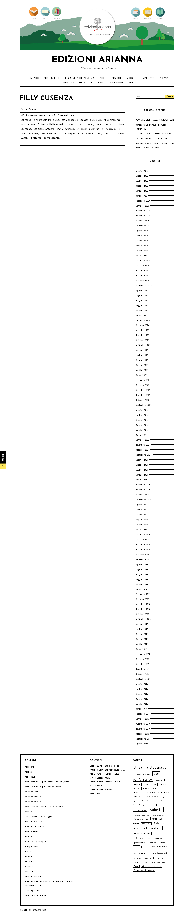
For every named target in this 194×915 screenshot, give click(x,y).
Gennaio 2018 (142, 659)
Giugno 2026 (142, 181)
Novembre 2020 (143, 489)
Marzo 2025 (141, 255)
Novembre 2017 (143, 669)
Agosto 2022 (142, 410)
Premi (101, 82)
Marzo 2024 (141, 315)
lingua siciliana (140, 810)
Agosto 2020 (142, 504)
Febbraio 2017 (143, 714)
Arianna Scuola (33, 801)
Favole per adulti (34, 826)
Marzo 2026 (141, 196)
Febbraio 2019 (143, 594)
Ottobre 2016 (142, 734)
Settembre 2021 (144, 455)
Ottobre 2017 (142, 674)
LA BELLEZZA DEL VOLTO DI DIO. (152, 138)
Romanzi (29, 866)
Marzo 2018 (141, 649)
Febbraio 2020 (143, 534)
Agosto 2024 (142, 290)
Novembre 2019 (143, 549)
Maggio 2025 (142, 245)
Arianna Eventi (33, 791)
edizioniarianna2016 (34, 910)
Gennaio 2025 (142, 265)
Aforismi (29, 767)
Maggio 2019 (142, 579)
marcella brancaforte (141, 815)
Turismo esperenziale (158, 862)
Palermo (159, 823)
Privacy (164, 78)
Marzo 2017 (141, 709)
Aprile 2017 (142, 704)
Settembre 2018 (144, 619)
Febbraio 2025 (143, 260)
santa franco (159, 846)
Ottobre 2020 (142, 494)
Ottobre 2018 (142, 614)
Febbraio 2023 (143, 380)
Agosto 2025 (142, 230)
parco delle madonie (147, 828)
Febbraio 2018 (143, 654)
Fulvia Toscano (151, 797)
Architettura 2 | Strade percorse (43, 786)
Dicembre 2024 (143, 270)
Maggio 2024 (142, 305)
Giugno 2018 (142, 634)
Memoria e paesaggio (35, 841)
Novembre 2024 (143, 275)
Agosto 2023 (142, 350)
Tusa (136, 866)
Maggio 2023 (142, 365)
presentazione (139, 843)
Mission (116, 78)
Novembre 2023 (143, 335)
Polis (28, 851)
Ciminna (153, 784)
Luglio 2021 (142, 465)
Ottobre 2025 (142, 220)
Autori (130, 78)
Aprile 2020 (142, 524)
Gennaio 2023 (142, 385)
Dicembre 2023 (143, 330)
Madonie (155, 810)
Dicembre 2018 (143, 604)
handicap (152, 805)
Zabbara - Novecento (35, 895)
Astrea (28, 811)
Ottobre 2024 (142, 280)
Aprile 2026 (142, 191)
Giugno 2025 (142, 240)
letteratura (163, 805)
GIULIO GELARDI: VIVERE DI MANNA (153, 134)
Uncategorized (32, 890)
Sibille (29, 871)
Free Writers (31, 831)
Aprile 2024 (142, 310)
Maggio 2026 (142, 186)
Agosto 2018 (142, 624)
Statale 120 (147, 78)
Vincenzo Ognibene (144, 870)
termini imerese (140, 862)
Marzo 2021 (141, 479)
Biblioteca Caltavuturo (142, 774)
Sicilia (160, 852)
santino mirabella (141, 853)
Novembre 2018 (143, 609)
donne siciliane (149, 788)
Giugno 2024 (142, 300)
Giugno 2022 (142, 420)
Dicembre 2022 (143, 390)
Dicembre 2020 (143, 484)
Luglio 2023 (142, 355)
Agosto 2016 (142, 744)
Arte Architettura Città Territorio (44, 806)
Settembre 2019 (144, 559)
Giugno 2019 (142, 574)
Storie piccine (33, 876)
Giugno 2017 (142, 694)
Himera (28, 836)
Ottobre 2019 (142, 554)
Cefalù (137, 784)
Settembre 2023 (144, 345)
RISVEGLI (29, 861)
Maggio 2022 (142, 425)
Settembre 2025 (144, 225)
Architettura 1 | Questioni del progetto (47, 782)
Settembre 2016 (144, 739)
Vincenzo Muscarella (151, 866)
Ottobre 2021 (142, 450)
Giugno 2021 (142, 470)
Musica (133, 82)
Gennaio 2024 (142, 325)
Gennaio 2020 (142, 539)
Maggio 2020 (142, 519)
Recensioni (116, 82)
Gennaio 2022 (142, 440)
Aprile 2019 (142, 584)
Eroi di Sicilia (33, 821)
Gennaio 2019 (142, 599)
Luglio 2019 (142, 569)
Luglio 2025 (142, 235)
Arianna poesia (33, 796)
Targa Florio (160, 858)
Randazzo (152, 843)
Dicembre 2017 (143, 664)
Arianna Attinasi (150, 767)
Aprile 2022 (142, 430)
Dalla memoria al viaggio (38, 816)
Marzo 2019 (141, 589)
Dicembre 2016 (143, 724)
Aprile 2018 (142, 644)
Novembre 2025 (143, 215)
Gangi (163, 797)
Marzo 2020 (141, 529)
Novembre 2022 (143, 395)
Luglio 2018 (142, 629)
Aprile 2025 (142, 250)
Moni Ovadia (146, 823)
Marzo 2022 (141, 435)
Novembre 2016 (143, 729)
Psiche (28, 856)
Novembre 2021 (143, 445)
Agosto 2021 (142, 460)
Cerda (146, 784)
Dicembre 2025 (143, 211)
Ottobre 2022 (142, 400)
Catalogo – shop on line (44, 78)
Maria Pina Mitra (141, 819)
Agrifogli (30, 777)
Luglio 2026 (142, 176)
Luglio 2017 (142, 689)
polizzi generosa (155, 838)
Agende (28, 772)
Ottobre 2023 (142, 340)
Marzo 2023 (141, 375)
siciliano (137, 858)
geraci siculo (139, 801)
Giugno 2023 (142, 360)
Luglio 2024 (142, 295)
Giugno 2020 (142, 514)
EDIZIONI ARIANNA (144, 792)
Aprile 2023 (142, 370)
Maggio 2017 (142, 699)
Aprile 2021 (142, 475)
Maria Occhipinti (158, 815)
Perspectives (31, 846)
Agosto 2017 (142, 684)
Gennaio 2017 (142, 719)
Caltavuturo (159, 780)
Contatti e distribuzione (77, 82)
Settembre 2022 (144, 405)
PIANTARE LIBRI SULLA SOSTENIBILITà (155, 120)
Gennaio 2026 (142, 206)
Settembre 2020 (144, 499)
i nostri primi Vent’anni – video (85, 78)
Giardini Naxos (152, 801)
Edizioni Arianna (97, 60)
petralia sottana (142, 833)
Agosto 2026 (142, 171)
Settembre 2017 (144, 679)
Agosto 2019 (142, 564)
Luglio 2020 (142, 509)
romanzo (145, 847)
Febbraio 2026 (143, 201)
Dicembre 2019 (143, 544)
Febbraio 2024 (143, 320)
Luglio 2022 (142, 415)
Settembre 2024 (144, 285)
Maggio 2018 (142, 639)
